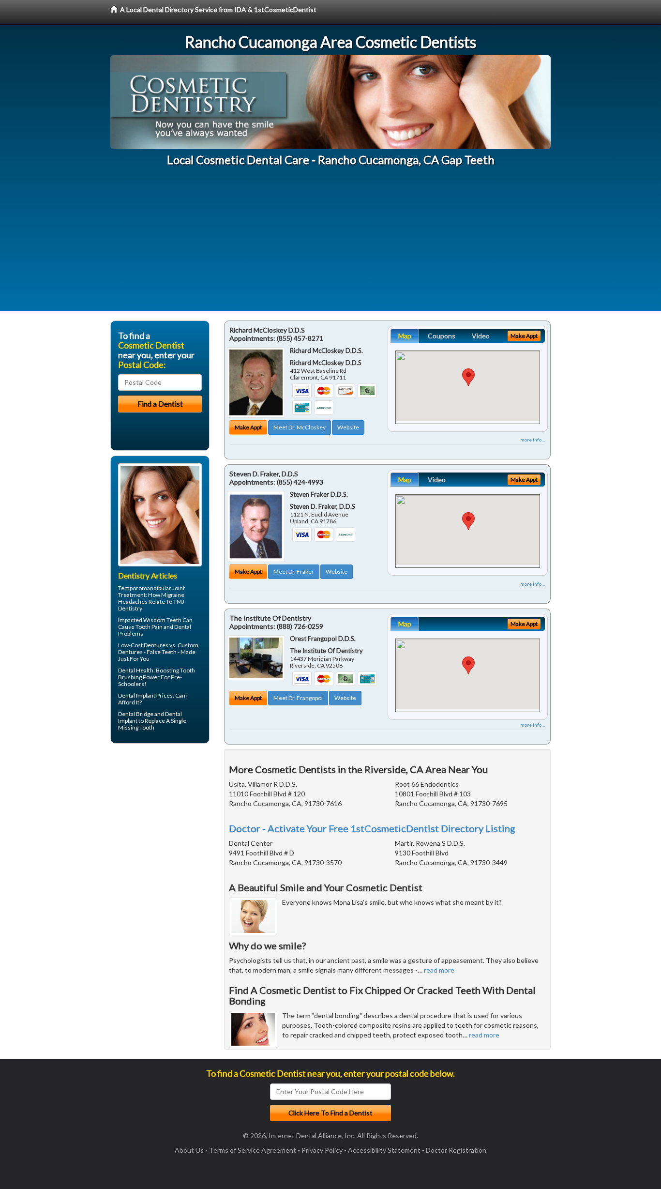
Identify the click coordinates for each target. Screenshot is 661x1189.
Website (348, 427)
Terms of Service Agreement (252, 1150)
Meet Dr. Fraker (293, 571)
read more (439, 970)
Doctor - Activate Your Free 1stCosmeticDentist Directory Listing (372, 828)
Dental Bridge (135, 713)
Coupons (441, 336)
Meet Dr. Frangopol (298, 697)
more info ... (532, 439)
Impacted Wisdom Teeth (149, 620)
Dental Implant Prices (145, 695)
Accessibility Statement (384, 1150)
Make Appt (248, 427)
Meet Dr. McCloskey (299, 427)
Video (481, 336)
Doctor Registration (456, 1150)
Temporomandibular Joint (151, 588)
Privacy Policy (322, 1150)
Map (404, 336)
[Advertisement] (330, 243)
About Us (189, 1150)
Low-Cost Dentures (143, 645)
